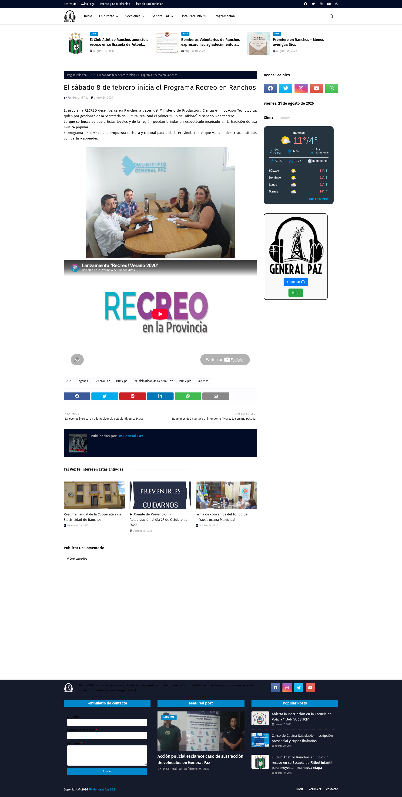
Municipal (122, 381)
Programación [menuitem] (224, 16)
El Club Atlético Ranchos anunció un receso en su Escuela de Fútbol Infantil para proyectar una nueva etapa (120, 42)
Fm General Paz (78, 97)
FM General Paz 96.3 (102, 789)
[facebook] (305, 4)
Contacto (332, 789)
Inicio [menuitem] (88, 16)
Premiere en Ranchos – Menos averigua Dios (298, 42)
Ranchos (203, 381)
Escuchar (294, 282)
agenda (83, 381)
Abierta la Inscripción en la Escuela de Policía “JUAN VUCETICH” (302, 716)
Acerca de (70, 4)
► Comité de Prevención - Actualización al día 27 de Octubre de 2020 (159, 519)
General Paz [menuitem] (160, 16)
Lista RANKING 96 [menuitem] (194, 16)
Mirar (296, 293)
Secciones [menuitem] (133, 16)
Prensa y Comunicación (115, 4)
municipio (185, 381)
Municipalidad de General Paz (154, 381)
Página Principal (77, 75)
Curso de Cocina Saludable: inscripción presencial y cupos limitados (302, 738)
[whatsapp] (336, 4)
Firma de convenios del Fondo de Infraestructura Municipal (222, 517)
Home (299, 789)
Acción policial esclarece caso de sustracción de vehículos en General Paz (200, 759)
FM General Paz (172, 768)
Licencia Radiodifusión (149, 4)
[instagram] (321, 4)
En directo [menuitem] (106, 16)
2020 (93, 75)
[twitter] (313, 4)
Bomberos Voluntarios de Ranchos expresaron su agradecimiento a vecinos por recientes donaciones (210, 42)
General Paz (102, 381)
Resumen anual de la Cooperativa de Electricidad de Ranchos (92, 517)
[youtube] (329, 4)
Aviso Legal (88, 4)
